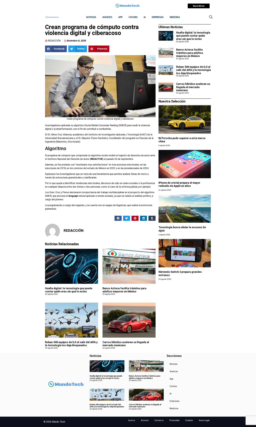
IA (145, 17)
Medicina (175, 17)
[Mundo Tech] (127, 6)
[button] (211, 17)
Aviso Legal (204, 420)
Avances (107, 17)
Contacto (159, 420)
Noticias (91, 17)
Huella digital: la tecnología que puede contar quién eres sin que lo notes (68, 290)
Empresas (157, 17)
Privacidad (174, 420)
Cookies (189, 420)
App (120, 17)
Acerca (131, 420)
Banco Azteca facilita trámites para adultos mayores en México (124, 290)
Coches (133, 17)
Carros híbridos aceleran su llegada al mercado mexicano (193, 87)
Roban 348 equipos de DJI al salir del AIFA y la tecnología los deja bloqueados (71, 344)
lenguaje (73, 196)
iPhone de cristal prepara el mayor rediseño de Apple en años (179, 184)
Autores (145, 420)
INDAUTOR (97, 159)
